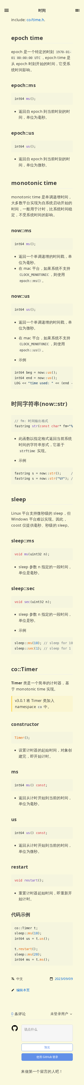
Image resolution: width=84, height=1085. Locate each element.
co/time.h (35, 19)
